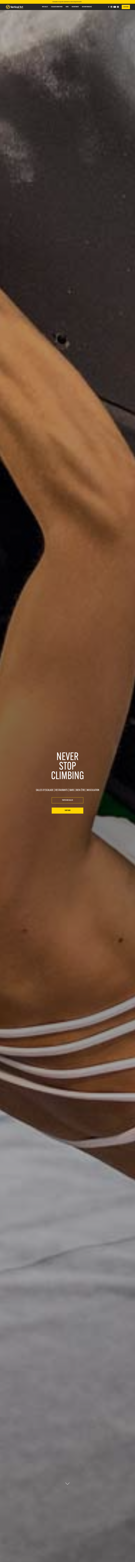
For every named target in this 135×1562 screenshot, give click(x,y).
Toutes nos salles (67, 800)
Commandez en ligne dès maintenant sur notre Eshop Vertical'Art (67, 2)
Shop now (125, 7)
